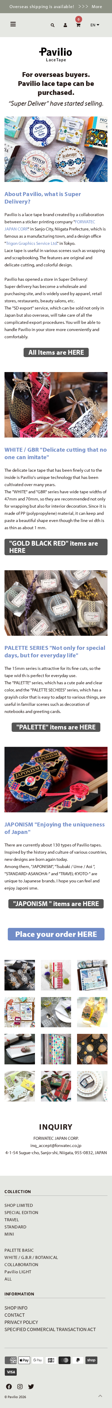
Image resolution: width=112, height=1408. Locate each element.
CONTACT (14, 1315)
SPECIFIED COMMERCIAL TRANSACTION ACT (50, 1329)
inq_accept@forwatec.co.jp (56, 1145)
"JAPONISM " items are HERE (56, 903)
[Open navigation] (13, 25)
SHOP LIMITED (18, 1205)
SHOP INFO (15, 1307)
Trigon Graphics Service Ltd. (31, 243)
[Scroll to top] (100, 1396)
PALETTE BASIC (19, 1250)
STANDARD (15, 1227)
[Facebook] (8, 1387)
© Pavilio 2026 (15, 1397)
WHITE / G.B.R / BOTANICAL (31, 1257)
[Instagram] (19, 1387)
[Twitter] (30, 1387)
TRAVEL (11, 1219)
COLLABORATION (21, 1264)
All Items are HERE (56, 352)
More (97, 6)
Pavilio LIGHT (17, 1272)
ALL (8, 1279)
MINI (9, 1234)
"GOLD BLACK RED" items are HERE (53, 547)
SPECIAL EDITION (21, 1212)
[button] (94, 24)
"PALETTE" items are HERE (56, 727)
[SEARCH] (51, 26)
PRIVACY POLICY (21, 1322)
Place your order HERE (56, 934)
